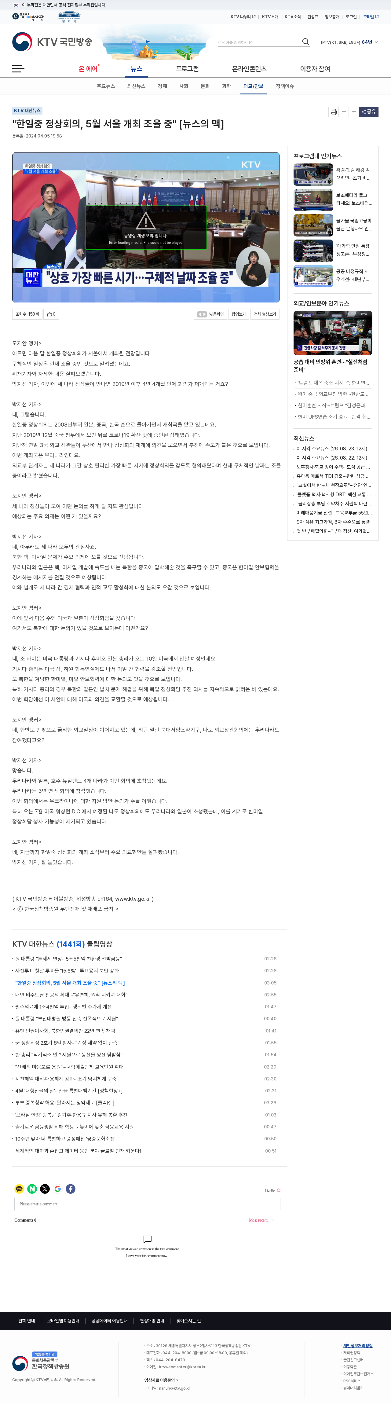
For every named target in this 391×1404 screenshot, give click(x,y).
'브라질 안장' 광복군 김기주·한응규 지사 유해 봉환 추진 (71, 1115)
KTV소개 (270, 16)
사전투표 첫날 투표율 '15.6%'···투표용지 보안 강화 (67, 971)
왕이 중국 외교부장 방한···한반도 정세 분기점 (334, 394)
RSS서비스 (352, 1381)
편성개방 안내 (152, 1321)
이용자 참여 (315, 69)
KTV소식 (293, 16)
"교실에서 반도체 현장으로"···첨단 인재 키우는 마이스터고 (334, 485)
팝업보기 (239, 314)
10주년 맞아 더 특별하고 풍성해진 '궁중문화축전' (65, 1139)
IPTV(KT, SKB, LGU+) (346, 42)
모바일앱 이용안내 (63, 1321)
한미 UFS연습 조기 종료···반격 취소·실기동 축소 (334, 417)
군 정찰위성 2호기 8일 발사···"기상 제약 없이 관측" (67, 1043)
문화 (205, 86)
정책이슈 (285, 86)
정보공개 (332, 16)
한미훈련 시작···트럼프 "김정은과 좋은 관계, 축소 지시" (334, 405)
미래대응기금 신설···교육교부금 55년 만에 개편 (334, 513)
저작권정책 (351, 1353)
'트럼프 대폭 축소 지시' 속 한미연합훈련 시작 (334, 383)
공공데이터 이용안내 (110, 1321)
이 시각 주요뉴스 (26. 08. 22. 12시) (332, 458)
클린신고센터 (353, 1360)
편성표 (312, 16)
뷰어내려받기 (353, 1388)
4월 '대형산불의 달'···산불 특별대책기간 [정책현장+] (69, 1091)
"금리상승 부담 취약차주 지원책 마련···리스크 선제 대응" (334, 504)
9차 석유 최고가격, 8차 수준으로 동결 (333, 522)
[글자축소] (354, 112)
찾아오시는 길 (189, 1321)
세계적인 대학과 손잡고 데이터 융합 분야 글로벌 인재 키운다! (78, 1151)
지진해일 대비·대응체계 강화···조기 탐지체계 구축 (66, 1079)
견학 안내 (26, 1321)
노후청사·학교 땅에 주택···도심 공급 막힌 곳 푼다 (334, 467)
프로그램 (187, 69)
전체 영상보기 (265, 314)
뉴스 (136, 69)
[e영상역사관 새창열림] (28, 16)
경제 (162, 86)
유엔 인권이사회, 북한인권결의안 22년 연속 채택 (65, 1031)
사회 (183, 86)
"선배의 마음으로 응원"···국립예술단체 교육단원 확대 (69, 1067)
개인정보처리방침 (358, 1345)
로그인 (351, 16)
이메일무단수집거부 (358, 1374)
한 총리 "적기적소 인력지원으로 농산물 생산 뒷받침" (68, 1055)
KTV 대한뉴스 (27, 110)
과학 (226, 86)
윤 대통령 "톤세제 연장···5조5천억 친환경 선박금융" (68, 959)
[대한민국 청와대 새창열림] (69, 14)
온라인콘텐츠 (249, 69)
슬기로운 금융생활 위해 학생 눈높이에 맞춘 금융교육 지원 (74, 1127)
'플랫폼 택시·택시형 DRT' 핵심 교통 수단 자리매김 (334, 494)
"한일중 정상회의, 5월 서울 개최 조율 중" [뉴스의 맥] (70, 983)
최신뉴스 (136, 86)
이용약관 (350, 1367)
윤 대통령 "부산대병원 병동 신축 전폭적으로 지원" (66, 1019)
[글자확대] (344, 112)
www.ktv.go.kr (132, 899)
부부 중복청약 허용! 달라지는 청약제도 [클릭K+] (65, 1103)
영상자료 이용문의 (159, 1380)
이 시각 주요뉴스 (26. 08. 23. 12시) (332, 449)
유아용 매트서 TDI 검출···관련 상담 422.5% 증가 (334, 476)
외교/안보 (253, 86)
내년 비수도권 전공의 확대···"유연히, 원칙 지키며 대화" (71, 995)
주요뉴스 (106, 86)
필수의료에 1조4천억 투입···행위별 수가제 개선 (63, 1007)
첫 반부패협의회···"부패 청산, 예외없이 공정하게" (334, 531)
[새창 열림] (334, 112)
